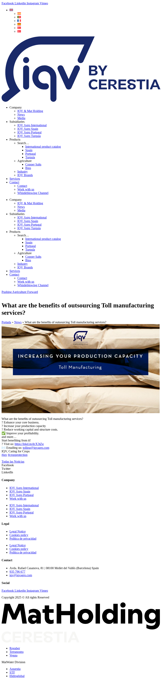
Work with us (25, 189)
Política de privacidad (22, 538)
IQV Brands (25, 175)
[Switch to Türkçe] (19, 31)
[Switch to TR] (19, 27)
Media (21, 118)
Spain (28, 150)
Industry (22, 171)
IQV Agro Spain (27, 128)
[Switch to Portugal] (19, 17)
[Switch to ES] (19, 13)
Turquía (30, 157)
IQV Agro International (32, 125)
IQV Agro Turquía (29, 136)
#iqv (4, 455)
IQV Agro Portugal (29, 132)
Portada (6, 322)
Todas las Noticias (13, 461)
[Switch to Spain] (19, 24)
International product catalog (43, 146)
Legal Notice (17, 531)
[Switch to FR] (19, 20)
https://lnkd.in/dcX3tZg (29, 444)
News (21, 114)
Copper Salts (33, 164)
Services (14, 178)
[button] (11, 10)
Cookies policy (18, 535)
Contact (14, 182)
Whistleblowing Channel (32, 193)
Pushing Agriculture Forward (20, 292)
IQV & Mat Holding (30, 111)
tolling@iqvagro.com (36, 447)
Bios (28, 168)
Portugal (30, 153)
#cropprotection (17, 455)
